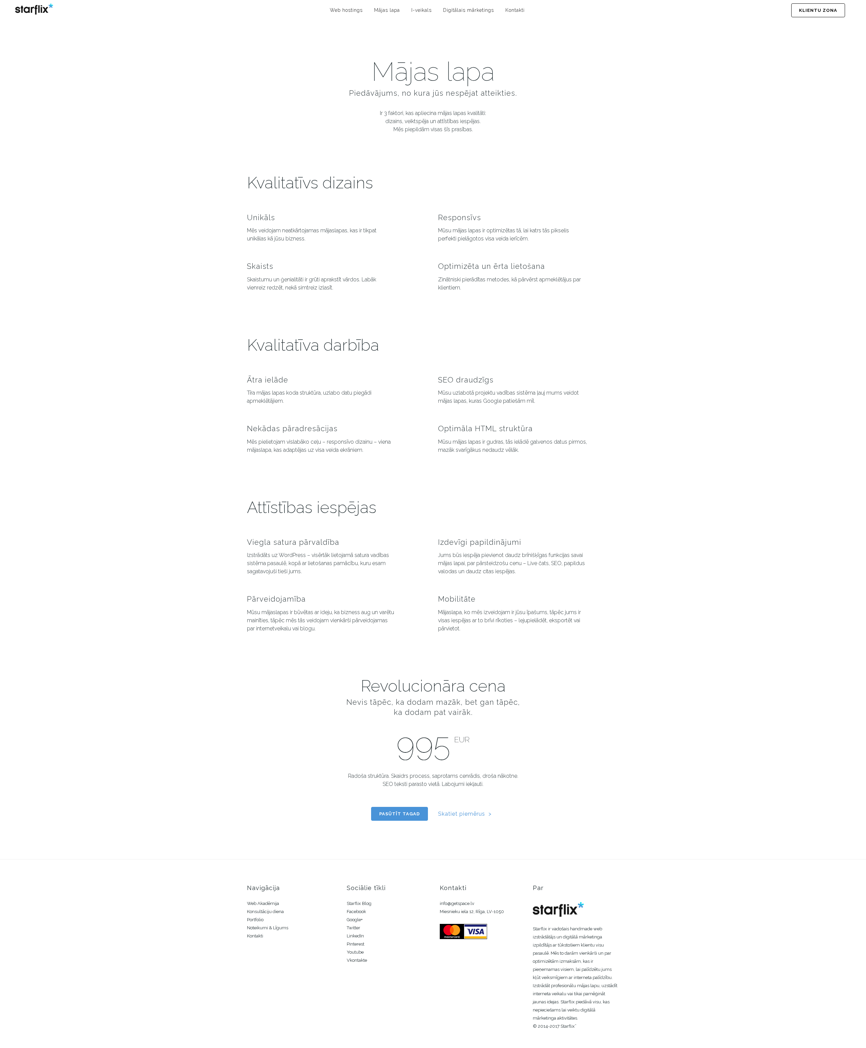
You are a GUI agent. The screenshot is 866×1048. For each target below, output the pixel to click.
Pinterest (355, 944)
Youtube (355, 952)
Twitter (353, 927)
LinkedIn (355, 935)
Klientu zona (818, 10)
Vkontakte (357, 960)
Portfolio (255, 919)
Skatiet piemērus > (465, 814)
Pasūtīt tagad (399, 813)
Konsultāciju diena (265, 911)
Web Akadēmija (263, 903)
